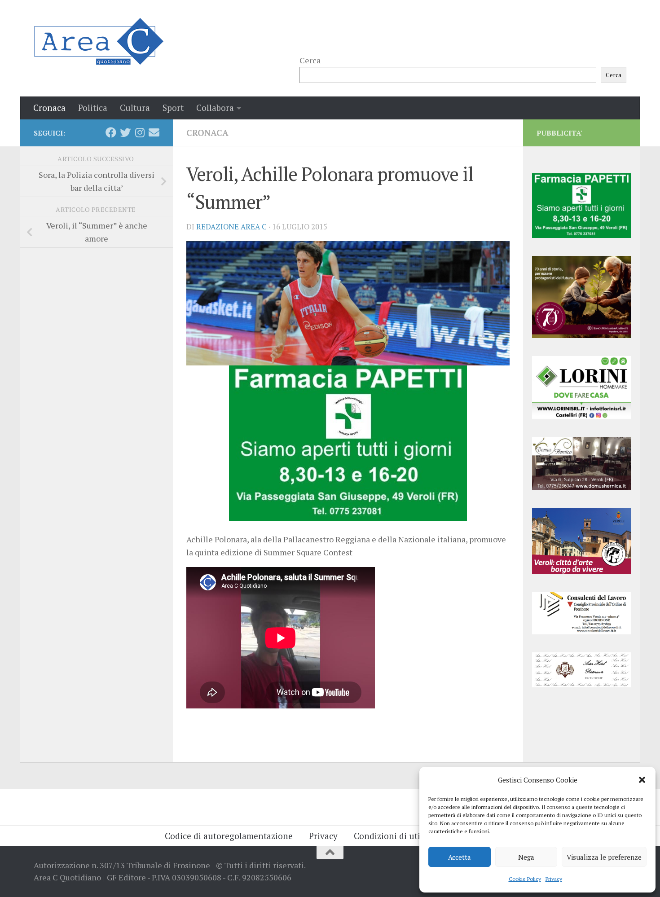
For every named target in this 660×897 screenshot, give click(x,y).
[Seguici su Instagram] (139, 132)
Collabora (215, 107)
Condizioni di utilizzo (396, 835)
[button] (642, 779)
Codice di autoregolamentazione (229, 835)
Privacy (554, 878)
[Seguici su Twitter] (125, 132)
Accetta (459, 857)
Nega (526, 857)
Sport (173, 107)
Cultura (135, 107)
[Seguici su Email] (154, 132)
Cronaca (49, 107)
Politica (92, 107)
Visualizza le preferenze (604, 857)
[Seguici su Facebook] (111, 132)
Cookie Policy (525, 878)
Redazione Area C (231, 227)
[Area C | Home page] (98, 41)
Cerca (310, 60)
